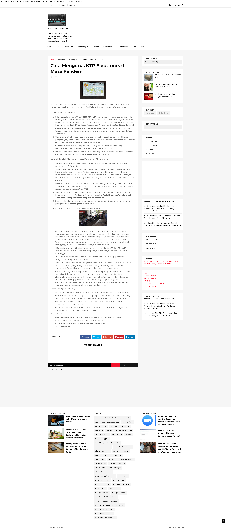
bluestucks (151, 244)
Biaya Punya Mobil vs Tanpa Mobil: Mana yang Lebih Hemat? (77, 419)
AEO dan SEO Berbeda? (114, 418)
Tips (134, 47)
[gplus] (179, 5)
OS (58, 47)
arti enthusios (100, 464)
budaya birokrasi (101, 493)
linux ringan (151, 141)
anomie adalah (116, 455)
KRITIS (147, 281)
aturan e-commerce (103, 472)
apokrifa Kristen (127, 459)
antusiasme (99, 459)
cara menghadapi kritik (104, 509)
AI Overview (127, 422)
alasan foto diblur (102, 451)
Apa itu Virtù (117, 434)
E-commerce (109, 47)
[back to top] (223, 521)
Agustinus (125, 426)
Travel (142, 47)
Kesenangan (83, 47)
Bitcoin (128, 434)
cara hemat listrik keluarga (106, 501)
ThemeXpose (60, 527)
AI (128, 418)
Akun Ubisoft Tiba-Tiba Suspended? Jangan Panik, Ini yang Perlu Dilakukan (162, 217)
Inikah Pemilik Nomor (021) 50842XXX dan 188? (166, 85)
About (56, 5)
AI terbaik (114, 426)
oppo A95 (150, 154)
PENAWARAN (150, 276)
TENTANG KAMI (151, 286)
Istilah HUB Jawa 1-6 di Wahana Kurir (159, 201)
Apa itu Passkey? (101, 434)
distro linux (149, 113)
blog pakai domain (164, 261)
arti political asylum (117, 464)
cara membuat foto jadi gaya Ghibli (109, 505)
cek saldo (150, 248)
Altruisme (99, 430)
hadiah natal (163, 113)
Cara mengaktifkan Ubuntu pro (107, 443)
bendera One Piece (121, 484)
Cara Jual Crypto (101, 439)
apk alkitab (112, 459)
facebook (133, 365)
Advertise (72, 5)
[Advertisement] (139, 26)
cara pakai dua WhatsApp (105, 518)
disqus (124, 365)
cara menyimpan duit (103, 513)
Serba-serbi (68, 47)
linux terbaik (151, 145)
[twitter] (175, 5)
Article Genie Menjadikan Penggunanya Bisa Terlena (166, 95)
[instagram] (182, 5)
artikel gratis (152, 240)
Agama (98, 418)
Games (96, 47)
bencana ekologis (102, 484)
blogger (115, 365)
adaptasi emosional (103, 447)
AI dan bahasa (100, 426)
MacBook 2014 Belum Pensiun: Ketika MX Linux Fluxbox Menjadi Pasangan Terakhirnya (162, 224)
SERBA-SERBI (150, 278)
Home (50, 5)
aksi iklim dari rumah (123, 447)
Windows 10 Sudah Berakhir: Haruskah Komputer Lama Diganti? (168, 433)
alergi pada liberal (120, 451)
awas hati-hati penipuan (104, 476)
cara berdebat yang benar (105, 497)
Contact (63, 5)
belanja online (119, 480)
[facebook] (172, 5)
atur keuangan (115, 468)
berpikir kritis (100, 488)
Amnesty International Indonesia (119, 430)
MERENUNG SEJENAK (154, 284)
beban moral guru (102, 480)
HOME (147, 273)
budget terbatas (118, 493)
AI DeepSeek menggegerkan (107, 422)
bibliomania (114, 488)
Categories (123, 47)
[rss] (170, 5)
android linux (149, 261)
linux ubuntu (165, 264)
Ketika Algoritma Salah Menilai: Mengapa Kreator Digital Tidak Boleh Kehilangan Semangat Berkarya (161, 208)
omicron (150, 149)
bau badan (122, 476)
